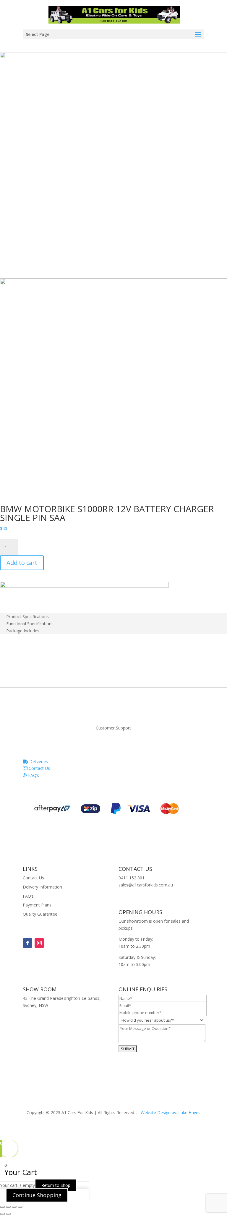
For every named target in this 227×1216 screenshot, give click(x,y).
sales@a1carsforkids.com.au (146, 885)
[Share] (14, 1207)
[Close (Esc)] (20, 1207)
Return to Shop (55, 1185)
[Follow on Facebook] (27, 943)
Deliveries (38, 761)
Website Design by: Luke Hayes (170, 1112)
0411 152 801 (132, 878)
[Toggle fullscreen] (8, 1207)
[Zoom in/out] (2, 1207)
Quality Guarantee (40, 914)
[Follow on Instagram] (39, 943)
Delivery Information (42, 887)
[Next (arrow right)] (8, 1214)
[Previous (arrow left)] (2, 1214)
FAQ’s (33, 775)
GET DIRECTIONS (40, 1016)
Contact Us (38, 768)
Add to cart (22, 563)
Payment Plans (37, 905)
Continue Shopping (36, 1195)
